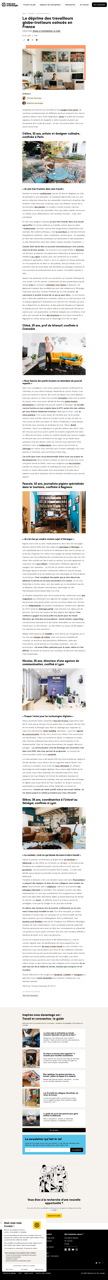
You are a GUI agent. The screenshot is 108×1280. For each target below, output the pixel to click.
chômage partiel (46, 609)
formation (62, 398)
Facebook (58, 974)
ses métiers (42, 564)
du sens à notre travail (52, 946)
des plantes (39, 207)
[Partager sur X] (32, 40)
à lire (31, 285)
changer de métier (41, 637)
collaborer (51, 886)
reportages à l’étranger (69, 547)
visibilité (48, 634)
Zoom (38, 900)
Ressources (70, 5)
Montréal (80, 250)
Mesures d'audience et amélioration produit (18, 1261)
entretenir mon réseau (56, 285)
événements (29, 228)
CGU (20, 1273)
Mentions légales (9, 1273)
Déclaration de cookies (30, 1248)
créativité (51, 754)
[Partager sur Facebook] (28, 40)
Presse (66, 1244)
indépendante (35, 605)
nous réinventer (62, 766)
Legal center (28, 1273)
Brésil (73, 425)
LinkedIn (67, 974)
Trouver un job (29, 5)
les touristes (74, 463)
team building (50, 731)
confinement (45, 193)
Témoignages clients (46, 1247)
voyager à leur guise (69, 110)
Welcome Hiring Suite (46, 1238)
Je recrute (84, 5)
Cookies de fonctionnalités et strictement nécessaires (21, 1255)
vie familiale (69, 859)
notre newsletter (44, 978)
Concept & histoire (71, 1238)
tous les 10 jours (60, 721)
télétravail (27, 863)
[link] (46, 31)
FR (99, 1263)
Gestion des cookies (43, 1273)
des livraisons (53, 315)
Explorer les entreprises (50, 5)
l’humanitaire (79, 880)
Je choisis (24, 1269)
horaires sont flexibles (32, 921)
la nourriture (61, 232)
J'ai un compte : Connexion (48, 1256)
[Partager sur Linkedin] (36, 40)
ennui (61, 116)
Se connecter (99, 5)
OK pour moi (39, 1269)
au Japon (35, 257)
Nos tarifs (41, 1244)
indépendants (45, 445)
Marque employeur (45, 1241)
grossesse (27, 870)
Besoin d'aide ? (43, 1253)
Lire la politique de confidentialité (13, 1248)
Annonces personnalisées (13, 1257)
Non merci (9, 1269)
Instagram (78, 974)
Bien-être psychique (42, 13)
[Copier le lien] (24, 40)
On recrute (68, 1241)
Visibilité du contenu (12, 1259)
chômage (26, 448)
